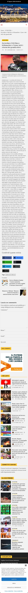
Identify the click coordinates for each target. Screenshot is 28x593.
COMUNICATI (15, 540)
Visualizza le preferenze (14, 587)
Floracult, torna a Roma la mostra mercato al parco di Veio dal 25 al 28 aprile (19, 452)
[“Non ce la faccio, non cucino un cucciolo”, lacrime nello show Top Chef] (6, 533)
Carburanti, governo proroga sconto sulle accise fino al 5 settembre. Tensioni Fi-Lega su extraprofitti (19, 487)
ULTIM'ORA (5, 40)
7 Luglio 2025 (15, 411)
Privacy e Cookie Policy (9, 591)
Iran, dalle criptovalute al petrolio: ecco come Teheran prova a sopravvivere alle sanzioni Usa (19, 510)
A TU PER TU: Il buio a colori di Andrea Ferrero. (19, 428)
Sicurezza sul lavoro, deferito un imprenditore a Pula (18, 417)
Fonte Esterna (18, 385)
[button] (26, 565)
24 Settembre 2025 (16, 422)
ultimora (13, 275)
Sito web (3, 342)
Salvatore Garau (18, 421)
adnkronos (8, 275)
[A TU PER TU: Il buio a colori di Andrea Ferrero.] (6, 430)
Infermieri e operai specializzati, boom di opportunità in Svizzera (19, 381)
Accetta (14, 579)
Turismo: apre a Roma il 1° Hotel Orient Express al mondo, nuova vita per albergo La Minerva (19, 394)
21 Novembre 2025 (16, 387)
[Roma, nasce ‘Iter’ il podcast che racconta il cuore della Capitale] (6, 407)
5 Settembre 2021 (16, 434)
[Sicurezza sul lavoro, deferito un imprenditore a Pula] (6, 419)
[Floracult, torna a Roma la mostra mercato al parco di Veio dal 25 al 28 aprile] (6, 454)
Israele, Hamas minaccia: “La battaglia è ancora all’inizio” (19, 440)
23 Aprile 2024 (15, 459)
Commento (4, 310)
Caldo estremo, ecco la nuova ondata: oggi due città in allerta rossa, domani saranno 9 (19, 521)
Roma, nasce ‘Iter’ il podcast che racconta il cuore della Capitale (19, 405)
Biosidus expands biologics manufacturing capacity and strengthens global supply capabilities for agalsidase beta (19, 547)
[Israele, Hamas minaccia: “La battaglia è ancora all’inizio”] (6, 442)
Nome (3, 330)
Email (3, 336)
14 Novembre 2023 (16, 446)
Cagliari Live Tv (14, 9)
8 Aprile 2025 (20, 399)
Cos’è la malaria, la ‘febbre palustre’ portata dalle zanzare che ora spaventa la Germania (19, 499)
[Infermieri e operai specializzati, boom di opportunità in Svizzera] (6, 384)
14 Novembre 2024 (10, 50)
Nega (14, 583)
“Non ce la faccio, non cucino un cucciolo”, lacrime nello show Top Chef (19, 533)
